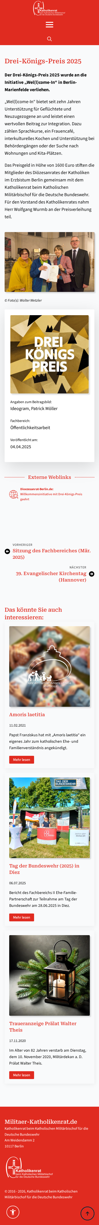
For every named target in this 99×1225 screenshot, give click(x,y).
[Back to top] (87, 1213)
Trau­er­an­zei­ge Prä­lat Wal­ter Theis (42, 1027)
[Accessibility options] (13, 1212)
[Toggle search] (49, 39)
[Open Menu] (49, 24)
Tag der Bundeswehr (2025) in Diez (44, 869)
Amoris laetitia (27, 714)
